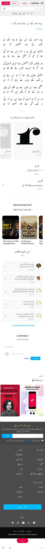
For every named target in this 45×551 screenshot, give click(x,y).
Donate (14, 3)
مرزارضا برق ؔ (39, 29)
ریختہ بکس (20, 497)
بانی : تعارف (19, 459)
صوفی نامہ (40, 487)
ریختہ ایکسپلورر (19, 474)
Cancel (26, 358)
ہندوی (20, 487)
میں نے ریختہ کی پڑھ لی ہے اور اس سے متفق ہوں (23, 440)
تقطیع (42, 464)
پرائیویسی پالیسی (28, 440)
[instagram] (18, 522)
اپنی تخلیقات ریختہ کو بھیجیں (36, 474)
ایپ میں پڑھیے (22, 540)
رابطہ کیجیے (20, 464)
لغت (24, 13)
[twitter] (29, 522)
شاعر (31, 13)
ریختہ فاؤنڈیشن (18, 455)
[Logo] (34, 3)
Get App (5, 3)
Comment (35, 358)
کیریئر (21, 469)
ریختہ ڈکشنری (19, 492)
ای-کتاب (14, 13)
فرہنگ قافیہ (40, 459)
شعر (28, 13)
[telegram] (12, 522)
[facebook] (34, 522)
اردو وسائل (40, 469)
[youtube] (23, 522)
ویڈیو (20, 13)
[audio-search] (4, 9)
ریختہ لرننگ (40, 492)
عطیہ (42, 455)
